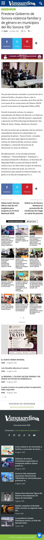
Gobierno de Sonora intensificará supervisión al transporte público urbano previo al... (26, 462)
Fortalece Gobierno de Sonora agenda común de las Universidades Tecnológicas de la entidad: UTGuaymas (22, 286)
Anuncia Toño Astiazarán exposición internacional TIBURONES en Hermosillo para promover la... (28, 477)
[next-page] (23, 317)
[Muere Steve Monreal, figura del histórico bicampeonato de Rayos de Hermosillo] (7, 496)
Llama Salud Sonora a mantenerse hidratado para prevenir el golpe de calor (22, 239)
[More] (36, 43)
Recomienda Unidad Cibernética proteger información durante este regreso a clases (7, 262)
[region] (22, 57)
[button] (22, 339)
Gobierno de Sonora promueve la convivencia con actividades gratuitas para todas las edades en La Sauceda (36, 309)
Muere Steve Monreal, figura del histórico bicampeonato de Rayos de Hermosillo (28, 495)
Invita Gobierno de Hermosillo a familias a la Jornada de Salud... (28, 448)
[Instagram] (14, 435)
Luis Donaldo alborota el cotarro (15, 368)
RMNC (6, 31)
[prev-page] (20, 317)
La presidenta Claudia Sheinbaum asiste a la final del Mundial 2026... (28, 520)
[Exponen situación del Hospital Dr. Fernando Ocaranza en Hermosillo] (7, 276)
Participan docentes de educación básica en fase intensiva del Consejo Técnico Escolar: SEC (36, 285)
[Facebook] (9, 435)
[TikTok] (24, 435)
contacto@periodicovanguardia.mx (27, 430)
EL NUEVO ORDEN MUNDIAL (13, 359)
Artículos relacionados (15, 221)
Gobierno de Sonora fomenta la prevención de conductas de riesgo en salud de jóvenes (33, 208)
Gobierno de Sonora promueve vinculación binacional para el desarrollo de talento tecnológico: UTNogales (22, 263)
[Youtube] (34, 435)
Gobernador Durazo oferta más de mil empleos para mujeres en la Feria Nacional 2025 (10, 208)
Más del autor (31, 221)
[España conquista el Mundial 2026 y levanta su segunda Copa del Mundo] (7, 509)
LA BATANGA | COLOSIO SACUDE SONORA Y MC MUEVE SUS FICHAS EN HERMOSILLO (20, 377)
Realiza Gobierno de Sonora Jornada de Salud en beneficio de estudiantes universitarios (22, 308)
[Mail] (19, 435)
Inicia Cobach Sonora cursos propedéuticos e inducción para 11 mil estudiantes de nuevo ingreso (35, 262)
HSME (3, 363)
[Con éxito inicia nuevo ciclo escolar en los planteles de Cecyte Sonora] (7, 298)
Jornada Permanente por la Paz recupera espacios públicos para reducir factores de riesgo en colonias (36, 240)
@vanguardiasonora (22, 407)
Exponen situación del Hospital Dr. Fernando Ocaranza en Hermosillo (7, 284)
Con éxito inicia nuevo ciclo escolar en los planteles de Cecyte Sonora (7, 307)
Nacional (5, 9)
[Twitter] (29, 435)
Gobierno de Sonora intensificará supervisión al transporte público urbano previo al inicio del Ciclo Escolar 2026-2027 (7, 240)
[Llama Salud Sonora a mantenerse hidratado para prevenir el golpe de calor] (22, 230)
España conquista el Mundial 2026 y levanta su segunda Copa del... (28, 508)
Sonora (12, 9)
